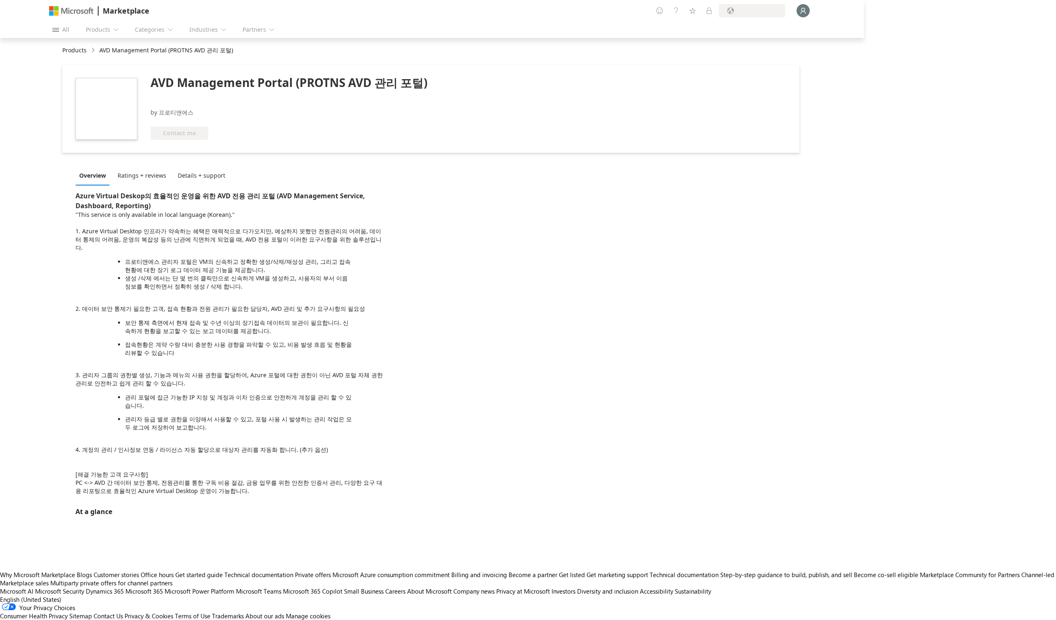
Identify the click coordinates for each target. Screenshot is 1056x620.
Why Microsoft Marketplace (37, 575)
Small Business (364, 591)
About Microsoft (429, 591)
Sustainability (693, 591)
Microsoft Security (59, 591)
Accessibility (656, 591)
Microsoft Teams (258, 591)
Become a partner (533, 575)
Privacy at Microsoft (523, 591)
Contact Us (108, 616)
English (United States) (30, 599)
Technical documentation (258, 575)
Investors (563, 591)
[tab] (94, 175)
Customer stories (116, 575)
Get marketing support (617, 575)
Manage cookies (308, 616)
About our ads (264, 616)
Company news (474, 591)
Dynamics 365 (105, 591)
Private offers (313, 575)
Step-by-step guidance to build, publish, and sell (786, 575)
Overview (92, 175)
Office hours (157, 575)
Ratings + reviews (142, 175)
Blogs (84, 575)
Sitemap (80, 616)
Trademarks (228, 616)
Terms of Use (192, 616)
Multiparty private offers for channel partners (111, 583)
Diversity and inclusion (607, 591)
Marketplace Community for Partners (970, 575)
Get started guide (199, 575)
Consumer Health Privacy (34, 616)
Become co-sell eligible (886, 575)
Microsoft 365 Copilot (312, 591)
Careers (395, 591)
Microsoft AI (16, 591)
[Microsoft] (71, 11)
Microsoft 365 (144, 591)
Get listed (572, 575)
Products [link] (74, 50)
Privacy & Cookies (149, 616)
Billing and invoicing (479, 575)
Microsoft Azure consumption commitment (391, 575)
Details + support (201, 175)
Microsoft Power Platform (199, 591)
